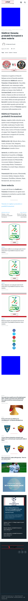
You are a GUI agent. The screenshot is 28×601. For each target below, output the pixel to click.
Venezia (15, 52)
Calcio (2, 417)
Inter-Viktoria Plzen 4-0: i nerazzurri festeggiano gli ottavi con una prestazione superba (13, 509)
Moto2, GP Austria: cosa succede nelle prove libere (22, 215)
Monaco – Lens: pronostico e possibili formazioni (6, 215)
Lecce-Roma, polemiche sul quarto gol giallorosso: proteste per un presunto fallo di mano (14, 439)
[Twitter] (14, 333)
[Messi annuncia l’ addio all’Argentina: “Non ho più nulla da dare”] (14, 468)
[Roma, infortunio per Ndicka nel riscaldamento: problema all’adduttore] (14, 429)
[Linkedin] (14, 344)
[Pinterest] (14, 337)
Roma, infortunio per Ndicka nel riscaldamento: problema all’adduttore (12, 419)
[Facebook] (14, 330)
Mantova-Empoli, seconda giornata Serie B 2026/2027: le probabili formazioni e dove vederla (12, 322)
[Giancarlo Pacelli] (4, 44)
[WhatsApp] (14, 340)
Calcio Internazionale (5, 455)
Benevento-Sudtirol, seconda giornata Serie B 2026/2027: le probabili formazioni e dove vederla (13, 250)
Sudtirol (11, 52)
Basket (2, 395)
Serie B (9, 29)
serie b (6, 52)
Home (2, 29)
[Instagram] (22, 552)
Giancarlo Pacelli (9, 512)
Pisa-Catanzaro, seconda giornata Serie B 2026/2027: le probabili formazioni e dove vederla (12, 286)
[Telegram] (14, 347)
